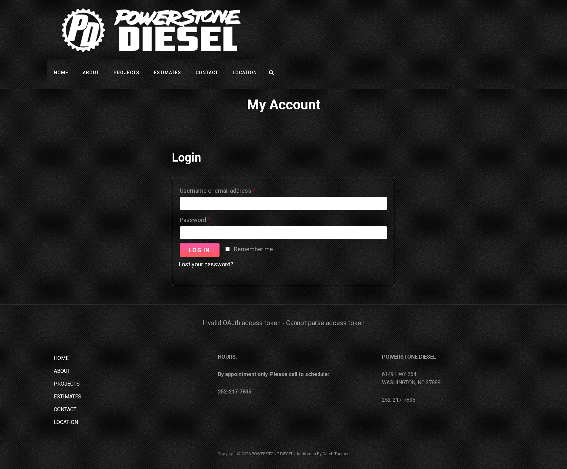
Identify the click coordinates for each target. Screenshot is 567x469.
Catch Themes (336, 453)
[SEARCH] (272, 72)
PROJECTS (126, 72)
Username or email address (229, 189)
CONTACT (207, 72)
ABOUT (91, 72)
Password (206, 218)
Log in (199, 250)
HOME (61, 72)
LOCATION (245, 72)
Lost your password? (206, 264)
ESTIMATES (167, 72)
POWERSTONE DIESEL (272, 453)
